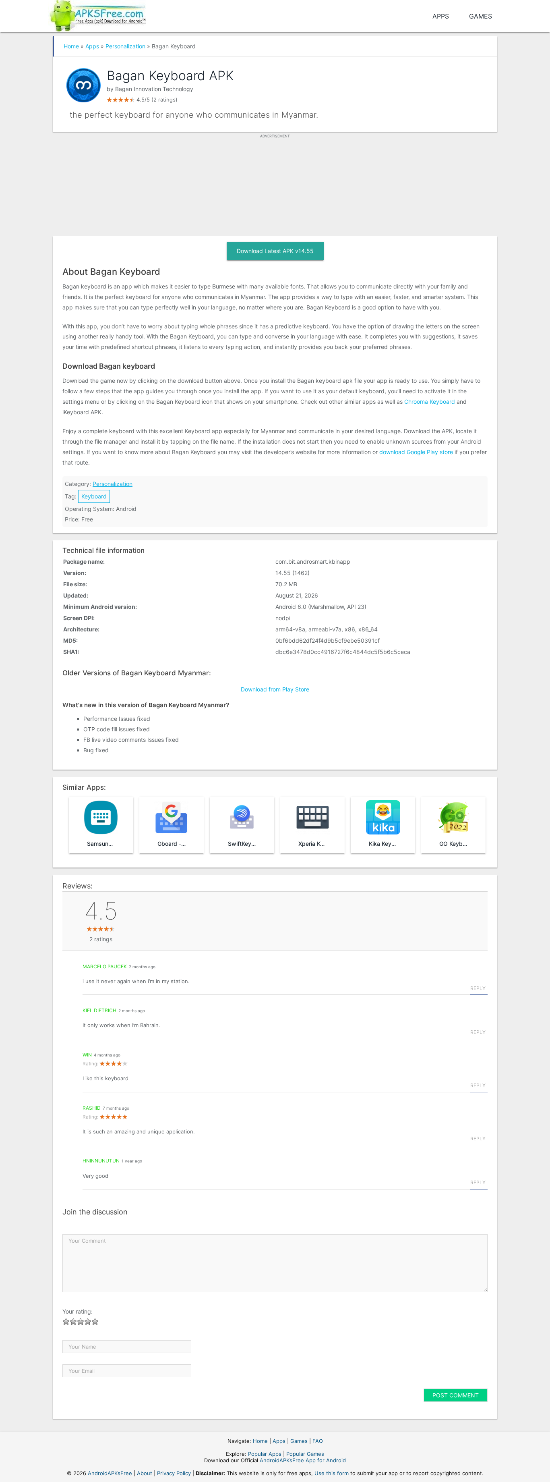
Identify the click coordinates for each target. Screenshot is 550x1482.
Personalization (125, 46)
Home (71, 46)
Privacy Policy (174, 1473)
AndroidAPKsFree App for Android (303, 1460)
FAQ (317, 1441)
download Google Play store (416, 451)
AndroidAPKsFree (110, 1473)
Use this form (331, 1473)
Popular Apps (264, 1454)
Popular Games (305, 1454)
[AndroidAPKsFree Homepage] (97, 14)
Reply (478, 988)
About (144, 1473)
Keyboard (94, 496)
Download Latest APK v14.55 (275, 250)
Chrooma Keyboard (429, 401)
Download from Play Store (275, 689)
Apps (440, 16)
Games (480, 16)
